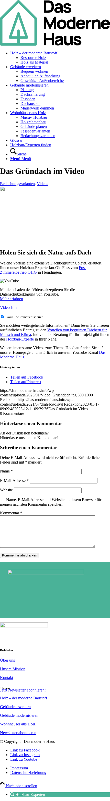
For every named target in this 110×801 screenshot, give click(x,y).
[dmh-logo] (55, 44)
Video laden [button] (9, 307)
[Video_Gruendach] (55, 190)
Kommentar (11, 513)
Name (6, 471)
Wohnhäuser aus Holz (18, 724)
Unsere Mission (12, 669)
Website (6, 490)
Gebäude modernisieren (19, 715)
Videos (42, 183)
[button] (27, 794)
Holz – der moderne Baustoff (23, 698)
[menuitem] (60, 58)
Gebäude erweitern (15, 707)
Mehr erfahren (11, 299)
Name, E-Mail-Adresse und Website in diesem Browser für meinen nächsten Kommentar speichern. (50, 501)
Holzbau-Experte (20, 339)
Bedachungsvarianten (17, 183)
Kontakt (6, 677)
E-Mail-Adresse (14, 480)
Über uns (7, 660)
